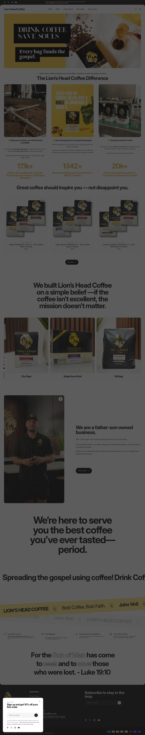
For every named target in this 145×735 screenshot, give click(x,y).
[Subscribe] (36, 715)
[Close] (40, 701)
